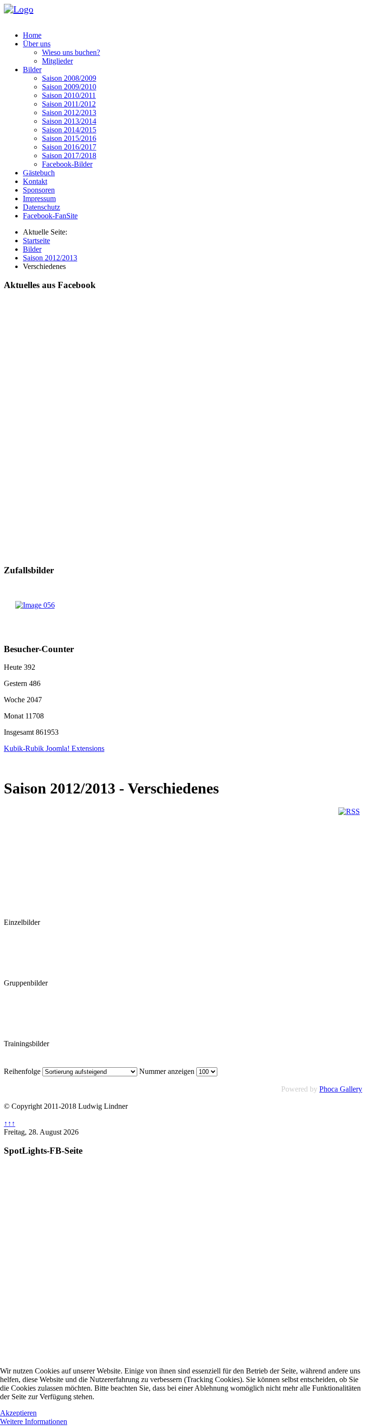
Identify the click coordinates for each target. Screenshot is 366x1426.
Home (32, 35)
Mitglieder (57, 61)
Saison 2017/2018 (69, 155)
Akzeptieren (18, 1413)
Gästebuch (39, 173)
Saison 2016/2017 (69, 147)
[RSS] (349, 811)
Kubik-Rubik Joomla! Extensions (54, 748)
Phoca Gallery (340, 1089)
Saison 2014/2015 (69, 130)
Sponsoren (39, 190)
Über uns (37, 44)
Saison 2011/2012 (69, 104)
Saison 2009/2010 (69, 87)
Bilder (32, 69)
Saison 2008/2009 (69, 78)
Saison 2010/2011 (69, 95)
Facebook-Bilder (67, 164)
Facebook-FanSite (50, 216)
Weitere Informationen (33, 1421)
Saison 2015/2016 (69, 138)
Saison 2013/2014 (69, 121)
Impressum (39, 198)
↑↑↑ (9, 1123)
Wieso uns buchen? (71, 52)
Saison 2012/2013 (69, 112)
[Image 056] (35, 605)
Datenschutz (41, 207)
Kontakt (35, 181)
